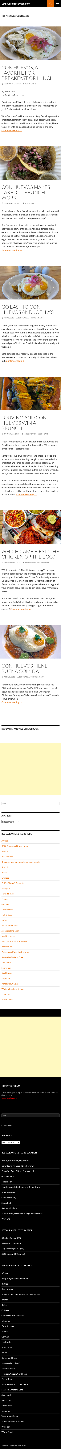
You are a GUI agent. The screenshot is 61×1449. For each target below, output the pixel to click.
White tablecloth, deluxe (12, 989)
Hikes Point (6, 1181)
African (4, 840)
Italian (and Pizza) (9, 925)
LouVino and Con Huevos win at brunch (24, 423)
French (4, 899)
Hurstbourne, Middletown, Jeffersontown (20, 1187)
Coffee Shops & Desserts (12, 883)
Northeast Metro (9, 1192)
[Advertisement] (30, 769)
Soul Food (6, 962)
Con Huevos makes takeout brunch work (25, 192)
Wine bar (5, 994)
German (5, 904)
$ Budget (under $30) (11, 1238)
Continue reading (11, 130)
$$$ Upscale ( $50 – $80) (12, 1248)
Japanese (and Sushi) (10, 930)
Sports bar (6, 968)
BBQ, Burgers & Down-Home (14, 846)
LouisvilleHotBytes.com (15, 3)
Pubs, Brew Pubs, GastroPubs (15, 952)
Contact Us (6, 1125)
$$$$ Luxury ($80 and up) (13, 1254)
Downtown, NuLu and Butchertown (17, 1166)
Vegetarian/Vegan (9, 983)
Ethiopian (5, 888)
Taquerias (5, 978)
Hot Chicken (7, 915)
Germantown (7, 1176)
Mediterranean (8, 936)
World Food (7, 999)
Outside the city (8, 1197)
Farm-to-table (7, 893)
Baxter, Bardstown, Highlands (15, 1160)
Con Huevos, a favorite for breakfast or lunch (27, 72)
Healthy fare (7, 909)
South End (6, 1203)
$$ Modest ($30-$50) (11, 1243)
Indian (4, 920)
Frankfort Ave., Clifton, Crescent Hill (18, 1171)
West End (5, 1218)
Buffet (4, 872)
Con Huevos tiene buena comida (24, 668)
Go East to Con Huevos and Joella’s (27, 309)
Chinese (5, 878)
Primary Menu (57, 3)
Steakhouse (6, 973)
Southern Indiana (9, 1208)
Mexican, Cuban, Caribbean (14, 941)
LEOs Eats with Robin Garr (30, 318)
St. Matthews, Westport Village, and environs (21, 1213)
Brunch (4, 867)
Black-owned (7, 856)
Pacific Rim (6, 946)
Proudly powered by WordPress (13, 1445)
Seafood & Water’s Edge (12, 957)
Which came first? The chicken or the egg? (30, 554)
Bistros (4, 851)
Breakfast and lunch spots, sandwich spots (20, 862)
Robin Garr (30, 84)
